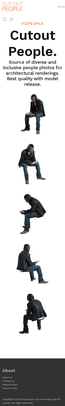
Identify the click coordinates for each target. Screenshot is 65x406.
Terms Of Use (9, 388)
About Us (7, 377)
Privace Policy (10, 384)
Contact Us (8, 381)
